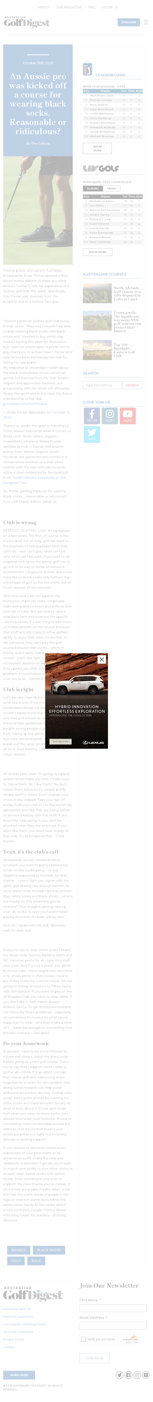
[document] (76, 701)
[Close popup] (102, 659)
